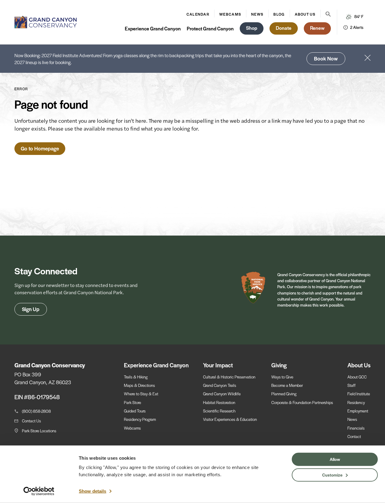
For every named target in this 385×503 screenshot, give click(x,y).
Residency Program (140, 419)
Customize (332, 474)
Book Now (326, 58)
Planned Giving (284, 394)
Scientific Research (219, 411)
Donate (283, 27)
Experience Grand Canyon (153, 28)
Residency (356, 402)
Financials (356, 428)
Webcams (230, 14)
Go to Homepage (40, 148)
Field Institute (358, 394)
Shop (251, 27)
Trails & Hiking (136, 377)
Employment (357, 411)
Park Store (132, 402)
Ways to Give (282, 377)
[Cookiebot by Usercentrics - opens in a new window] (39, 491)
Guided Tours (135, 411)
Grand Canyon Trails (219, 385)
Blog (279, 14)
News (257, 14)
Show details (92, 491)
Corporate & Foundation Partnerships (302, 402)
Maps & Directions (139, 385)
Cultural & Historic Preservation (229, 377)
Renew (317, 27)
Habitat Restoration (219, 402)
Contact (354, 436)
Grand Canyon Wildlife (222, 394)
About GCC (357, 377)
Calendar (197, 14)
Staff (351, 385)
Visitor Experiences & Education (230, 419)
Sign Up (30, 309)
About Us (305, 14)
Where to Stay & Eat (141, 394)
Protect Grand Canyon (210, 28)
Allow (335, 459)
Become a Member (287, 385)
